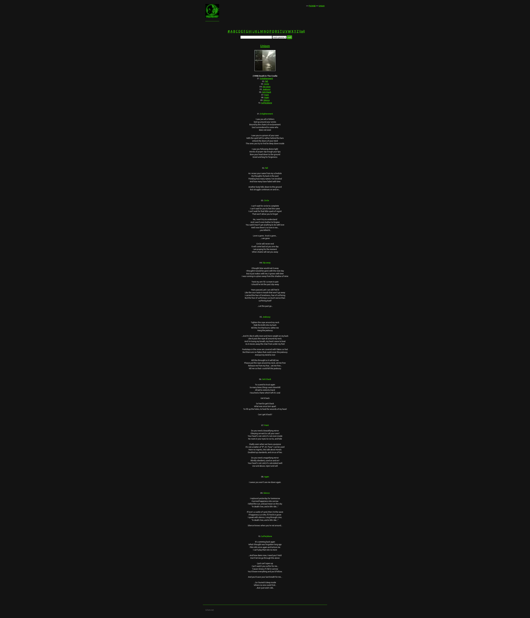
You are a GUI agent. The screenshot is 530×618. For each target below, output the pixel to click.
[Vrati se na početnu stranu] (212, 17)
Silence (266, 100)
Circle (266, 84)
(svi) (302, 31)
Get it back (266, 92)
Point (266, 95)
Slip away (267, 87)
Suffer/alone (266, 103)
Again (266, 97)
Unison (322, 6)
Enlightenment (266, 78)
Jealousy (266, 89)
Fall (266, 81)
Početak (312, 6)
